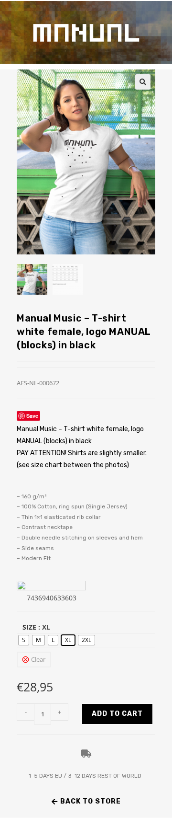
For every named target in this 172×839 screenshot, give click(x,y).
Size (29, 627)
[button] (142, 82)
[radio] (24, 640)
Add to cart (117, 714)
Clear (38, 659)
